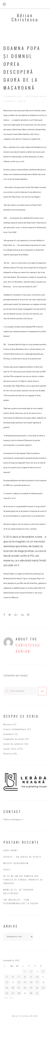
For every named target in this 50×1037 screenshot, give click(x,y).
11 (43, 977)
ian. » (12, 998)
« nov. (5, 998)
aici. (23, 819)
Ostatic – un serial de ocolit (22, 856)
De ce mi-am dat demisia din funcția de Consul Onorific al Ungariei (23, 879)
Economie (8, 734)
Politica (22, 101)
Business (7, 724)
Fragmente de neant (13, 738)
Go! (42, 691)
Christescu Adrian (37, 96)
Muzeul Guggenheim (16, 863)
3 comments (9, 101)
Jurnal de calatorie (13, 743)
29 (25, 993)
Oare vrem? (10, 850)
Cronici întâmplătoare (15, 729)
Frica (6, 869)
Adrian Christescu (25, 17)
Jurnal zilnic (10, 748)
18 (43, 982)
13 (13, 982)
